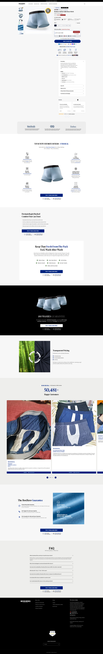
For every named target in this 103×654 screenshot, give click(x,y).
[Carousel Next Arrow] (21, 32)
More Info (37, 600)
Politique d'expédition (38, 608)
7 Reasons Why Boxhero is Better (58, 604)
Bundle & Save (55, 606)
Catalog (54, 602)
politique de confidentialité (39, 602)
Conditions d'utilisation (39, 606)
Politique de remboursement (40, 604)
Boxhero (49, 652)
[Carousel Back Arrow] (21, 9)
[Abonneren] (58, 644)
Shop (54, 600)
